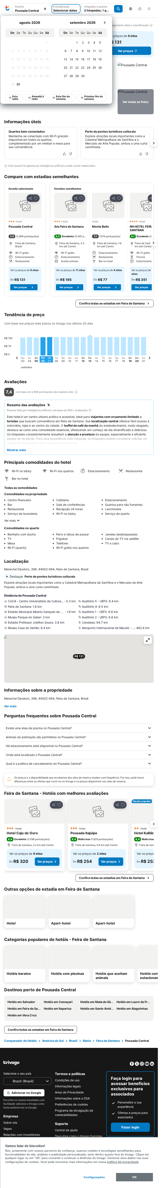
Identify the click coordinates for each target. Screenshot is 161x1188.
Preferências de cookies (71, 1104)
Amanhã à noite (38, 97)
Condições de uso (67, 1080)
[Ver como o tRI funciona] (76, 392)
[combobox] (31, 10)
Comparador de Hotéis (20, 1040)
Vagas (7, 1128)
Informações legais (68, 1086)
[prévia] (16, 358)
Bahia (87, 1040)
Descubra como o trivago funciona (78, 1136)
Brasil (73, 1040)
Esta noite (15, 97)
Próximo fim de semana (93, 97)
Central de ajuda (66, 1130)
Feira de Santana (108, 1040)
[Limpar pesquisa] (45, 9)
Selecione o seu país (17, 1073)
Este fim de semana (63, 97)
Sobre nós (10, 1122)
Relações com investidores (21, 1134)
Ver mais (10, 520)
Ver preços (125, 51)
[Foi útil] (64, 153)
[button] (136, 74)
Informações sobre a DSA (72, 1098)
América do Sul (53, 1040)
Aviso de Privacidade (69, 1092)
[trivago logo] (7, 9)
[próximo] (104, 22)
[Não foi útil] (70, 153)
